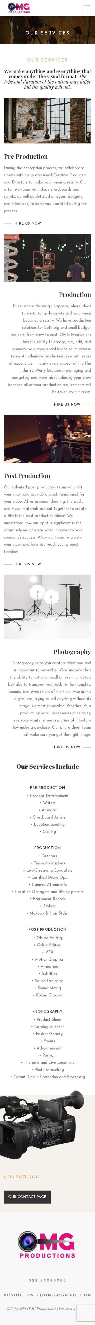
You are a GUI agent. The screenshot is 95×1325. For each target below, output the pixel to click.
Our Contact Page (27, 1197)
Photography (47, 1012)
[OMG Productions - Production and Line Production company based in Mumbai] (19, 8)
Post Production (47, 930)
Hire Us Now (28, 223)
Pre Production (47, 788)
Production (47, 848)
